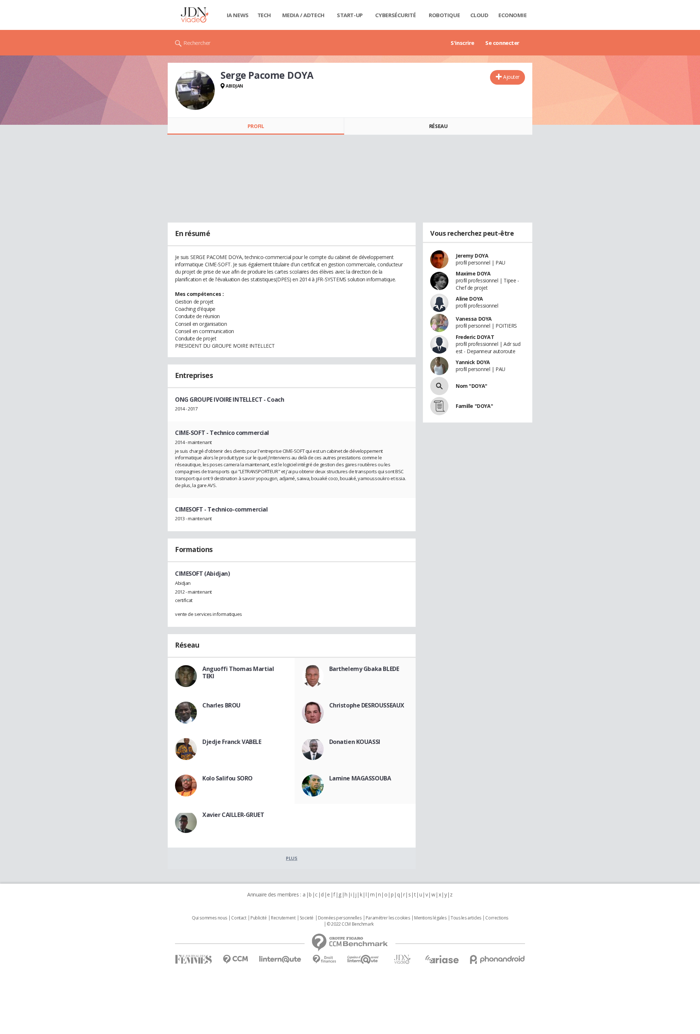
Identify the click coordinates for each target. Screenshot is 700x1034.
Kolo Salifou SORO (227, 778)
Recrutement (283, 918)
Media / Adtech (303, 15)
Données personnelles (340, 918)
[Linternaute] (280, 959)
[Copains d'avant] (363, 959)
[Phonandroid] (497, 959)
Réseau (438, 126)
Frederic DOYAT (475, 336)
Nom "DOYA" (471, 385)
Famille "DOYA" (474, 405)
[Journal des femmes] (193, 959)
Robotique (444, 15)
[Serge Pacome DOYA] (195, 90)
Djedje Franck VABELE (231, 742)
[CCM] (235, 959)
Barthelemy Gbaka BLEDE (364, 669)
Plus (291, 858)
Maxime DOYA (473, 273)
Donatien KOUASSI (354, 742)
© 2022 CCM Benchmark (350, 924)
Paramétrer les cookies (388, 918)
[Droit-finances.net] (324, 959)
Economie (512, 15)
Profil (256, 126)
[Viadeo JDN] (402, 959)
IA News (238, 15)
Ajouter (511, 76)
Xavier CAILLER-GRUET (233, 815)
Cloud (479, 15)
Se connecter (502, 42)
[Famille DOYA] (439, 406)
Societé (307, 918)
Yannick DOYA (473, 362)
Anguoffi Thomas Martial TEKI (238, 672)
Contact (238, 918)
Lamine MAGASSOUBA (360, 778)
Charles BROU (221, 705)
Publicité (258, 918)
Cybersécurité (395, 15)
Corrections (496, 918)
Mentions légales (430, 918)
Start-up (350, 15)
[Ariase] (442, 959)
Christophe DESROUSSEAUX (366, 705)
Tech (264, 15)
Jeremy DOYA (472, 255)
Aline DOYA (469, 298)
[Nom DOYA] (439, 386)
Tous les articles (466, 918)
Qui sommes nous (209, 918)
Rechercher (197, 42)
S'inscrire (462, 42)
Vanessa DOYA (474, 318)
